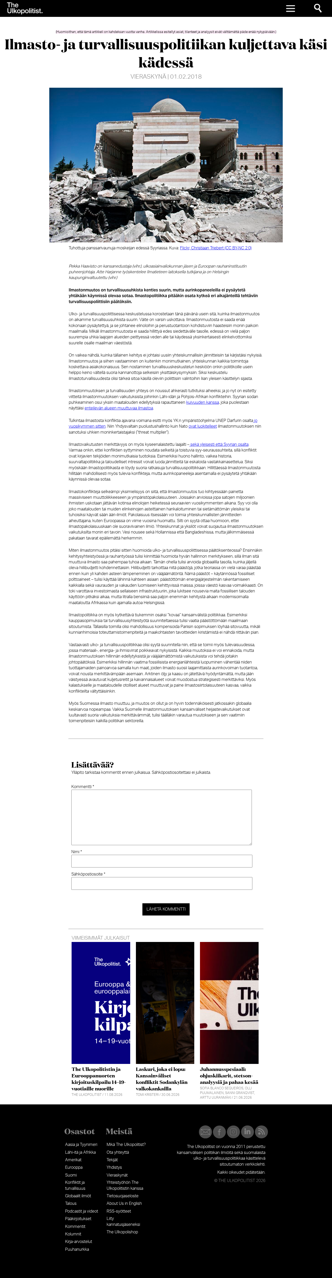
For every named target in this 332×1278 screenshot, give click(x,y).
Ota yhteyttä (118, 1152)
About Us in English (124, 1203)
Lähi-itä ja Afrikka (80, 1152)
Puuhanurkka (77, 1249)
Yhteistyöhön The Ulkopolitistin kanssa (125, 1185)
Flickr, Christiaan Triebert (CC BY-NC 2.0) (216, 248)
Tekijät (112, 1160)
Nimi (76, 852)
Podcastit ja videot (81, 1211)
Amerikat (73, 1160)
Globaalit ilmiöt (78, 1196)
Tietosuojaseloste (123, 1196)
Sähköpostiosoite (88, 874)
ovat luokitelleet (203, 426)
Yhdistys (114, 1167)
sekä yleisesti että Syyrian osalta (218, 444)
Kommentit (75, 1227)
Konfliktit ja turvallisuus (75, 1185)
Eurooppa (73, 1167)
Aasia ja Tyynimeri (81, 1145)
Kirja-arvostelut (78, 1242)
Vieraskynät (117, 1175)
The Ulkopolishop (122, 1232)
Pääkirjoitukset (78, 1219)
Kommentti (82, 787)
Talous (71, 1203)
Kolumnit (73, 1234)
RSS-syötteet (119, 1211)
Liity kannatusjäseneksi (123, 1221)
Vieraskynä (148, 77)
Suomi (71, 1175)
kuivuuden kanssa (202, 402)
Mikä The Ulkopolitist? (126, 1145)
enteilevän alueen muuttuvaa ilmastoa (119, 408)
